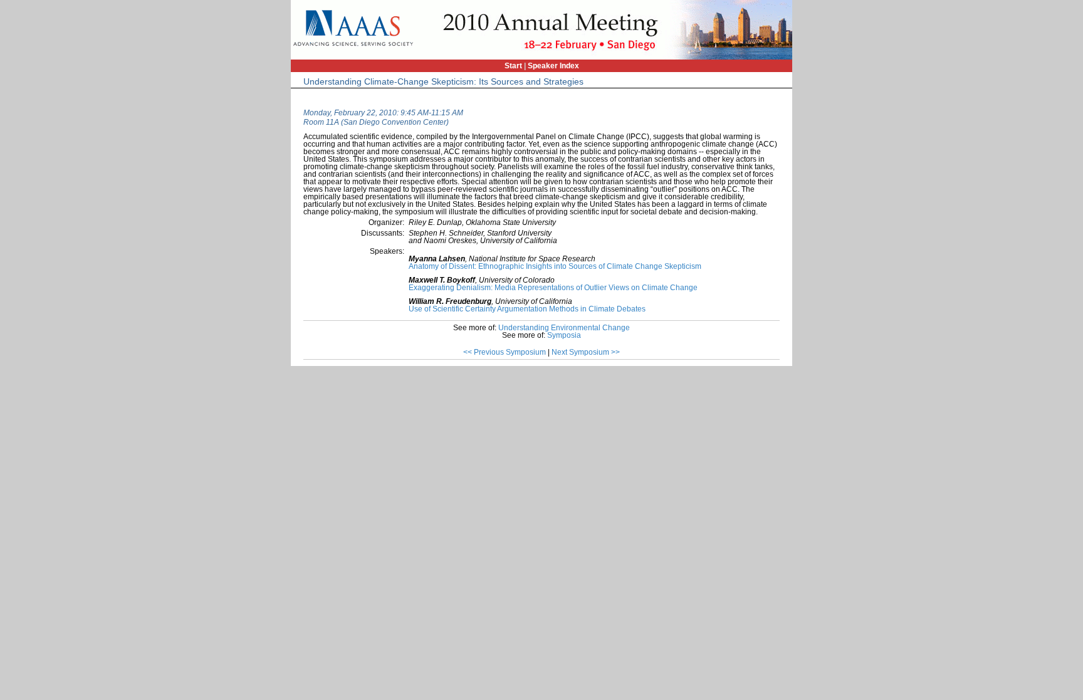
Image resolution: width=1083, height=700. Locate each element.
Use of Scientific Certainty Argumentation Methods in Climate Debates (527, 309)
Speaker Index (553, 65)
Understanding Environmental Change (564, 328)
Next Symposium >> (586, 352)
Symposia (564, 335)
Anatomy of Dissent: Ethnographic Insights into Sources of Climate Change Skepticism (555, 266)
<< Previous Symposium (504, 352)
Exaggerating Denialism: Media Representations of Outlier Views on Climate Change (553, 287)
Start (513, 65)
